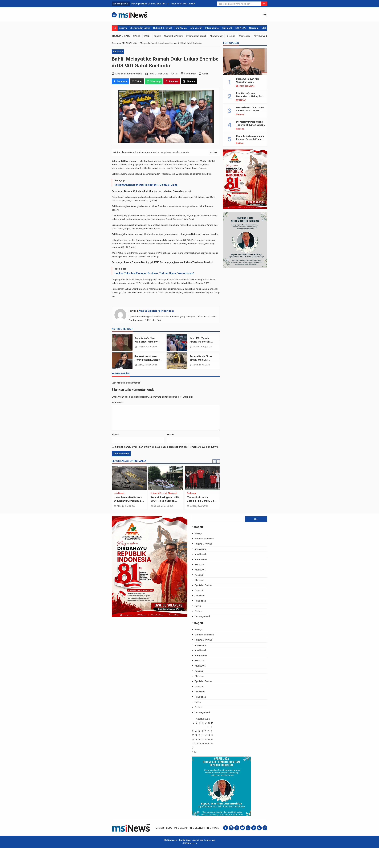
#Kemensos (244, 36)
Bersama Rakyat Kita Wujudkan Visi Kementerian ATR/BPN (248, 81)
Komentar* (117, 402)
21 (206, 739)
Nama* (115, 434)
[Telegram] (259, 827)
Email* (170, 434)
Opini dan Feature (203, 585)
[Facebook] (225, 827)
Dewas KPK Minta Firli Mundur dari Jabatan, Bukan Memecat (157, 191)
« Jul (194, 751)
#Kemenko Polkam (173, 36)
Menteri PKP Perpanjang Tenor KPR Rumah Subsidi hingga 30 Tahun (250, 124)
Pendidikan (200, 600)
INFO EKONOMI (197, 828)
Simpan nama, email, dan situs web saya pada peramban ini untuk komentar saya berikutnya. (167, 446)
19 (199, 739)
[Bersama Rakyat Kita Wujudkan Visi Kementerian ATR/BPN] (245, 61)
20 (202, 739)
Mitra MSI (227, 28)
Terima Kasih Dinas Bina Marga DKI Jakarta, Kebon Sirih (202, 360)
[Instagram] (231, 827)
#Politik (136, 36)
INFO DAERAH (181, 828)
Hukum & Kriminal (162, 28)
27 (202, 743)
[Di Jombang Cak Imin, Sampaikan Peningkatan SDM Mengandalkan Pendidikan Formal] (202, 478)
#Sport (157, 36)
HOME (169, 828)
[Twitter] (248, 827)
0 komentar (190, 73)
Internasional (212, 28)
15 (209, 735)
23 (212, 739)
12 (199, 735)
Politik (202, 493)
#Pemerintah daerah (196, 36)
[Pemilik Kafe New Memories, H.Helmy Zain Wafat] (122, 342)
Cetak (205, 73)
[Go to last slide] (214, 461)
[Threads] (236, 827)
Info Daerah (196, 28)
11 (196, 735)
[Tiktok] (253, 827)
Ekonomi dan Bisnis (140, 28)
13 (202, 735)
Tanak (174, 252)
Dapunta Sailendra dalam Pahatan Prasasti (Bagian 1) (250, 139)
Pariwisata (200, 595)
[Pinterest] (264, 827)
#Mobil (147, 36)
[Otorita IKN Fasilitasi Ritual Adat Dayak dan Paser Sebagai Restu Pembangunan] (129, 478)
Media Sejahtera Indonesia (156, 310)
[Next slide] (218, 461)
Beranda (160, 828)
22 (209, 739)
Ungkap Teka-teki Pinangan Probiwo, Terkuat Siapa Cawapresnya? (154, 273)
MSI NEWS (240, 28)
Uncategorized (202, 616)
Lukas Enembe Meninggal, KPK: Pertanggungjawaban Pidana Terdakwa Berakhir (168, 262)
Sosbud (198, 611)
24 (193, 743)
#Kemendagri (216, 36)
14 (206, 735)
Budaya (123, 28)
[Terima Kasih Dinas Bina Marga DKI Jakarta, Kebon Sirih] (177, 360)
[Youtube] (242, 827)
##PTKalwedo (261, 36)
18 (196, 739)
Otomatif (199, 590)
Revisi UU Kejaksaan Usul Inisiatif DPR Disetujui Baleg (145, 184)
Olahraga (266, 28)
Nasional (253, 28)
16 (212, 735)
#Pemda (231, 36)
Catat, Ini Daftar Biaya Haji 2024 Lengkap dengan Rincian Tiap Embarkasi (167, 3)
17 (193, 739)
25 (196, 743)
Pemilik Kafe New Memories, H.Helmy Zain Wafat (146, 342)
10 (193, 735)
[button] (264, 3)
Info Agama (181, 28)
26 (199, 743)
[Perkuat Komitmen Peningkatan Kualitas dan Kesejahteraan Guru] (122, 360)
